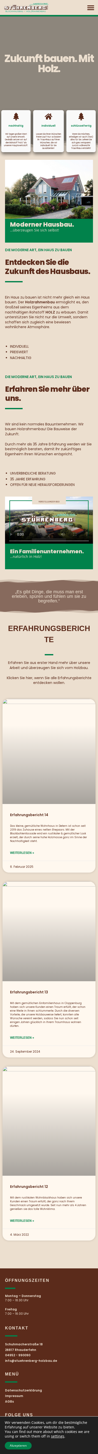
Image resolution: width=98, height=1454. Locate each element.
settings (57, 1436)
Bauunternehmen (60, 424)
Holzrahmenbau (31, 428)
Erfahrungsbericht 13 (29, 992)
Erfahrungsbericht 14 (29, 814)
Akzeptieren (18, 1445)
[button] (90, 7)
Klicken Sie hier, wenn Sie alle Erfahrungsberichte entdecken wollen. (49, 680)
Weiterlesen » (22, 853)
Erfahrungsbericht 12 (29, 1186)
